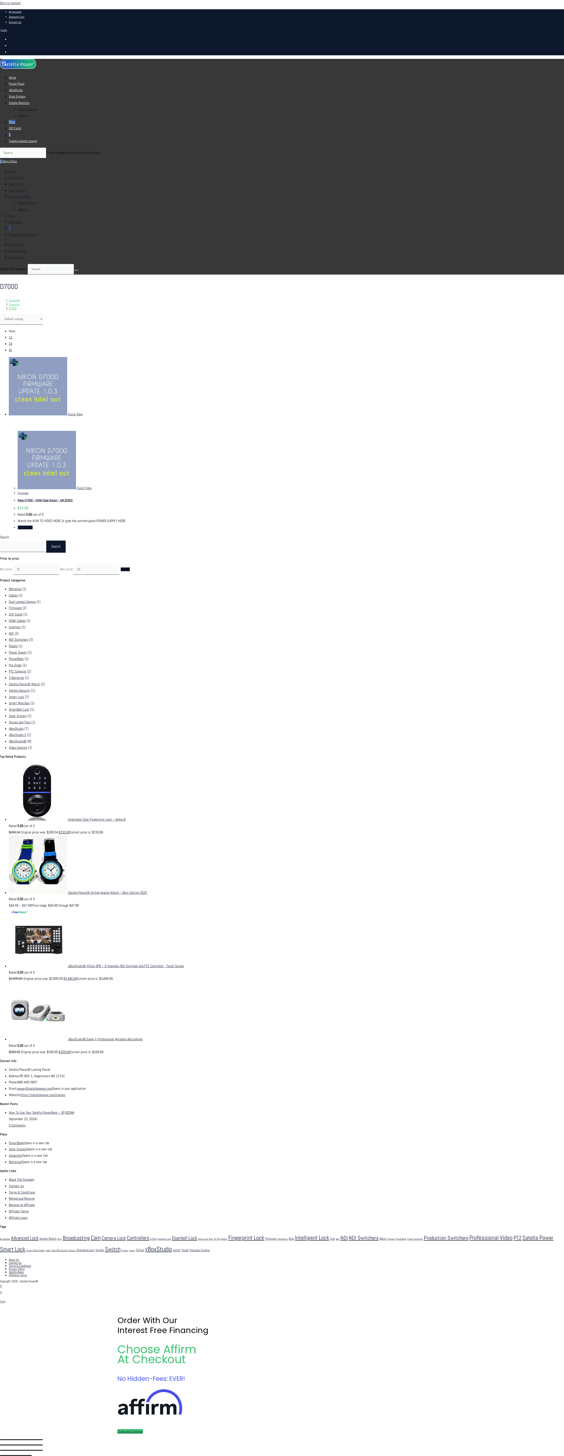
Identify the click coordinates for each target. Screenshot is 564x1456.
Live (332, 1239)
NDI (11, 633)
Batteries (15, 589)
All (10, 350)
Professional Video (491, 1238)
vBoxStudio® (17, 741)
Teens (132, 1250)
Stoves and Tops (19, 722)
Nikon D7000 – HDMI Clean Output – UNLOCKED (45, 500)
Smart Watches (27, 203)
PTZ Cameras (17, 671)
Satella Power (537, 1238)
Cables (13, 595)
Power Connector (415, 1239)
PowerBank (16, 658)
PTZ (517, 1237)
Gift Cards (15, 222)
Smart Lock (16, 697)
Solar (48, 1250)
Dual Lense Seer (205, 1239)
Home (12, 171)
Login (4, 30)
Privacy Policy (17, 1269)
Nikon (382, 1239)
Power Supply (18, 652)
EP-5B (217, 1239)
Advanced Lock (25, 1238)
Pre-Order (15, 665)
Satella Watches (19, 196)
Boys (60, 1239)
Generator (15, 1155)
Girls (291, 1239)
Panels (13, 646)
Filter (125, 569)
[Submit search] (76, 270)
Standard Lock (85, 1250)
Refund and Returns (22, 1198)
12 (10, 337)
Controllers (138, 1237)
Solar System (17, 190)
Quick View (75, 414)
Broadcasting (76, 1237)
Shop (12, 216)
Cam (96, 1238)
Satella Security (19, 690)
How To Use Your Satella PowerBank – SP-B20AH (41, 1112)
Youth (185, 1250)
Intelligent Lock (312, 1238)
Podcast (391, 1239)
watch (177, 1250)
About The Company (21, 1179)
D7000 (13, 308)
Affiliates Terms (18, 1275)
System (124, 1250)
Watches (23, 209)
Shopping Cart (16, 17)
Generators (283, 1239)
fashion (224, 1239)
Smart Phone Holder (35, 1250)
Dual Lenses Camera (22, 601)
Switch (113, 1249)
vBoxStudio (16, 184)
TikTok (140, 1250)
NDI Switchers (18, 639)
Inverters (15, 627)
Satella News (16, 1272)
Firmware (23, 493)
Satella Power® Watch (24, 684)
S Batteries (16, 677)
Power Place (16, 177)
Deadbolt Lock (164, 1239)
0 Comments (17, 1125)
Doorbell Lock (184, 1238)
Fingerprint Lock (246, 1238)
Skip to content (10, 3)
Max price (66, 569)
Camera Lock (114, 1238)
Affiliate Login (18, 1217)
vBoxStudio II (17, 735)
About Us (14, 1260)
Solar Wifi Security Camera (63, 1250)
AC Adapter (5, 1239)
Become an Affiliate (22, 1205)
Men (338, 1239)
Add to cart (25, 527)
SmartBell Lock (19, 709)
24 (10, 343)
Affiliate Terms (19, 1211)
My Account (15, 12)
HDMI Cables (17, 620)
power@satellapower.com (34, 1088)
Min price (6, 569)
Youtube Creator (200, 1250)
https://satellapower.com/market (42, 1095)
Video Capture (18, 747)
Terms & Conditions (22, 1192)
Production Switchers (446, 1237)
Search (4, 537)
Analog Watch (48, 1239)
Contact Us (15, 22)
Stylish (99, 1250)
